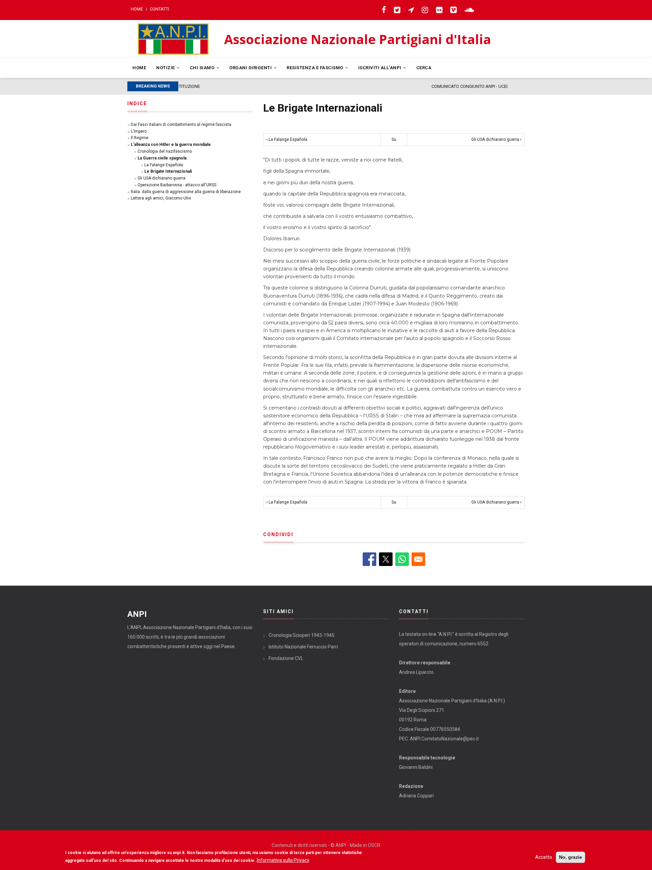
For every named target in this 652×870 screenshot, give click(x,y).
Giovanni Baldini (416, 767)
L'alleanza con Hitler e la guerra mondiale (171, 144)
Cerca (424, 67)
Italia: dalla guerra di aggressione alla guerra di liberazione (186, 191)
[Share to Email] (418, 559)
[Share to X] (386, 559)
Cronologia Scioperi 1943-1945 (301, 635)
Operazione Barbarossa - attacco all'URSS (177, 185)
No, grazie (570, 857)
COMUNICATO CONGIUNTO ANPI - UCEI (220, 86)
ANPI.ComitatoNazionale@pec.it (444, 738)
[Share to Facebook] (369, 559)
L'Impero (139, 131)
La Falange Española (286, 139)
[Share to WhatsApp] (402, 559)
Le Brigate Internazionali (168, 171)
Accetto (543, 857)
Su (394, 139)
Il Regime (139, 137)
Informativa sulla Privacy (283, 860)
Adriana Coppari (416, 795)
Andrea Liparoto (416, 672)
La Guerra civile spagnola (162, 158)
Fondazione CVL (286, 658)
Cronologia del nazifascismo (165, 151)
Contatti (159, 9)
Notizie (166, 67)
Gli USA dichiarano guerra (496, 139)
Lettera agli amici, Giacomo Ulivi (161, 198)
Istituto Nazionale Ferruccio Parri (303, 646)
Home (137, 9)
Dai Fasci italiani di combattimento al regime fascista (181, 124)
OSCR (374, 845)
